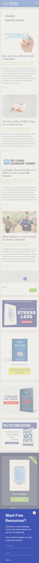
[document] (19, 281)
